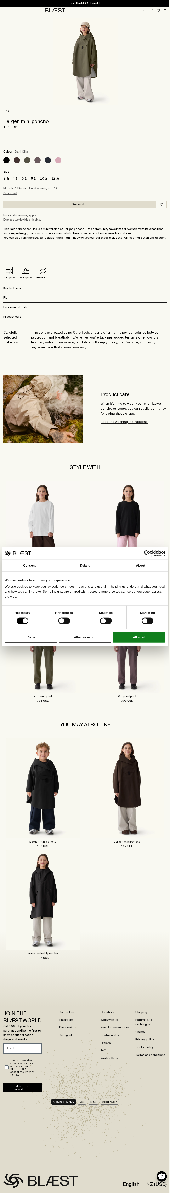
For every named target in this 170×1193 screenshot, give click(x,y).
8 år (34, 178)
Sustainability (108, 1030)
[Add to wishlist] (162, 204)
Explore (104, 1038)
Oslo (80, 1104)
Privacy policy (142, 1034)
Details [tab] (85, 565)
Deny (31, 637)
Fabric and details (15, 311)
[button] (164, 110)
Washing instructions (113, 1022)
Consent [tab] (29, 565)
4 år (16, 178)
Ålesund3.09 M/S (61, 1104)
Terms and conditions (148, 1050)
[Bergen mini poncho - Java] (125, 786)
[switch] (64, 620)
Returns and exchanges (141, 1017)
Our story (105, 1007)
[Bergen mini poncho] (6, 160)
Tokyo (91, 1104)
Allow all (139, 637)
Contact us (65, 1007)
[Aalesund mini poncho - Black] (42, 896)
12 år (55, 178)
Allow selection (85, 637)
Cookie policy (142, 1042)
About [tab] (140, 565)
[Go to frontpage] (13, 1183)
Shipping (138, 1007)
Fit (5, 302)
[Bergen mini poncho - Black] (42, 786)
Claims (137, 1027)
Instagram (65, 1015)
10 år (44, 178)
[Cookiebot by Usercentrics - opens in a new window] (147, 553)
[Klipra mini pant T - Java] (42, 533)
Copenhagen (107, 1104)
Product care (12, 321)
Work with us (107, 1015)
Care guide (65, 1030)
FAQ (101, 1045)
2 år (7, 178)
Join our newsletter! (22, 1089)
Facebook (64, 1022)
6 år (25, 178)
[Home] (55, 10)
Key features (12, 292)
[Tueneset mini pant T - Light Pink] (125, 533)
